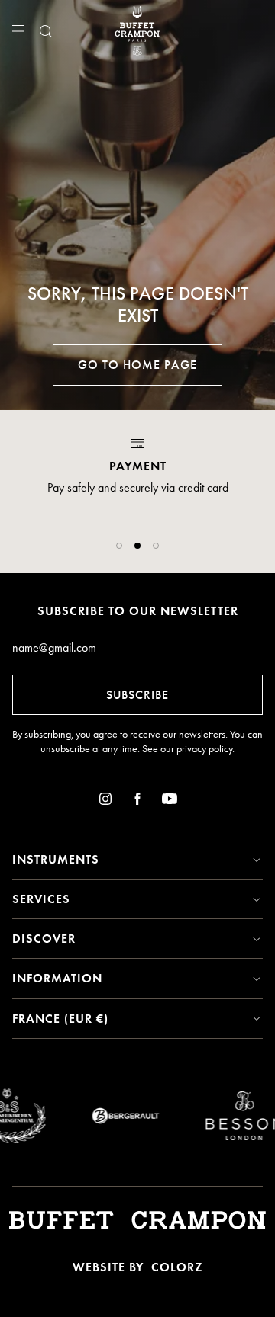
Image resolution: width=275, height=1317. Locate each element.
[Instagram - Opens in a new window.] (105, 801)
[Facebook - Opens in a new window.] (137, 801)
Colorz (176, 1267)
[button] (119, 546)
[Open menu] (18, 31)
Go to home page (137, 364)
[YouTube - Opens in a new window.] (169, 801)
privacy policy (204, 748)
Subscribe (137, 694)
